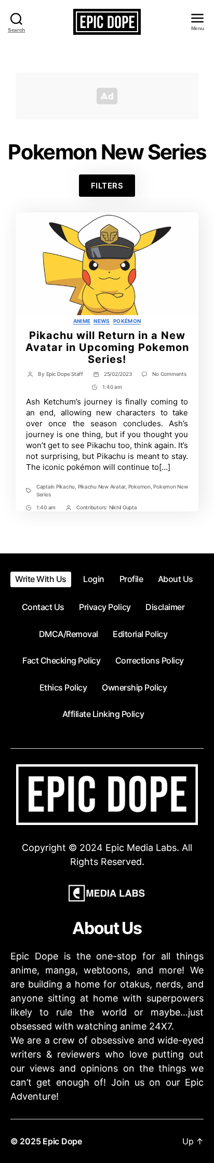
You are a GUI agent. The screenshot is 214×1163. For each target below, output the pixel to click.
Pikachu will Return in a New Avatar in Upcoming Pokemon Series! (107, 347)
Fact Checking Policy (61, 660)
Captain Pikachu (55, 486)
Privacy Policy (104, 607)
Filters (107, 186)
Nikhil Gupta (123, 507)
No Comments (169, 374)
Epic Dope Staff (64, 374)
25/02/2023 (117, 374)
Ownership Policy (134, 687)
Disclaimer (164, 607)
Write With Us (40, 579)
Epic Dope (62, 1141)
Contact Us (43, 607)
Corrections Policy (149, 660)
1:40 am (112, 387)
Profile (131, 579)
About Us (175, 579)
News (101, 321)
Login (93, 579)
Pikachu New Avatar (101, 486)
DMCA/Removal (68, 634)
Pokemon (139, 486)
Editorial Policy (140, 634)
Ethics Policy (63, 687)
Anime (82, 321)
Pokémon (127, 321)
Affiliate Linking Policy (103, 714)
